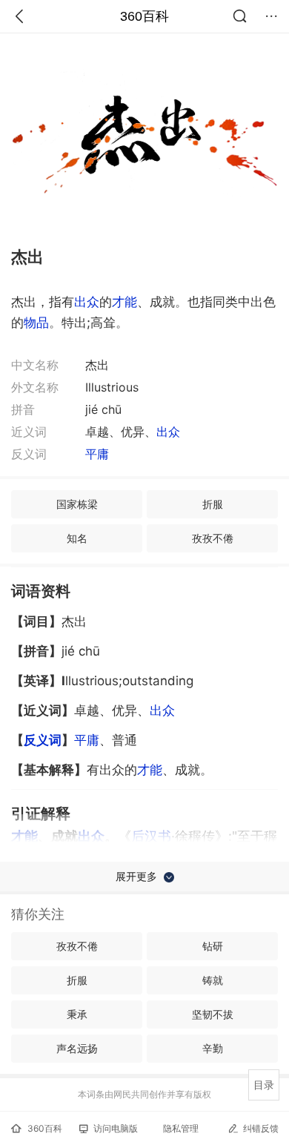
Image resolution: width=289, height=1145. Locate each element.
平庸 (97, 453)
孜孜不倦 (212, 538)
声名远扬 (77, 1048)
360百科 (144, 16)
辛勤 (212, 1048)
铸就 (212, 980)
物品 (36, 322)
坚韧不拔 (212, 1014)
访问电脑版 (115, 1128)
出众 (86, 301)
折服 (212, 504)
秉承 (77, 1014)
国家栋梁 (77, 504)
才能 (124, 301)
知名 (77, 538)
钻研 (212, 946)
